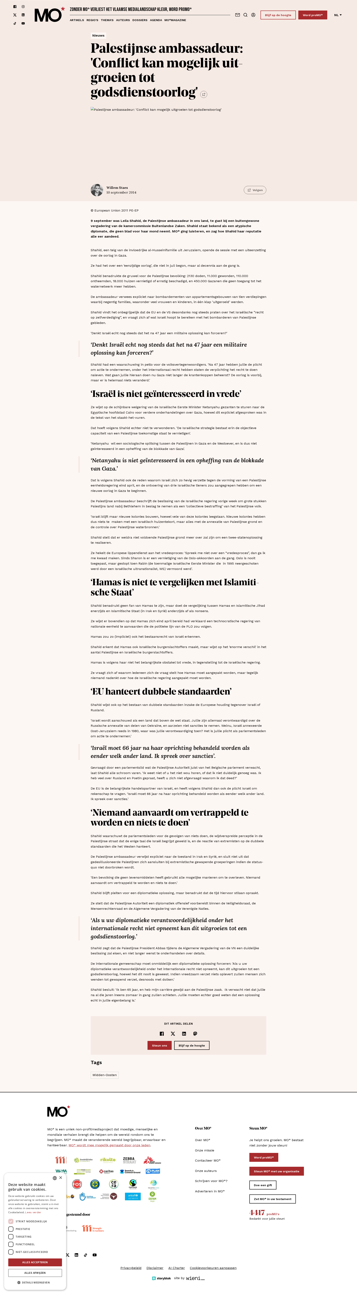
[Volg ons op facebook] (15, 6)
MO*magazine (175, 20)
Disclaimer (154, 1268)
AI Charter (176, 1268)
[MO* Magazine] (50, 15)
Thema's (107, 20)
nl (336, 15)
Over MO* (202, 1140)
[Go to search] (245, 15)
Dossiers (140, 20)
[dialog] (35, 1231)
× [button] (60, 1177)
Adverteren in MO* (210, 1191)
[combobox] (55, 1178)
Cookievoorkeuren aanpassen (213, 1268)
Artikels (77, 20)
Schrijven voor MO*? (211, 1181)
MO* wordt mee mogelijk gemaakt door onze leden (109, 1145)
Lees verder (33, 1212)
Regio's (92, 20)
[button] (35, 1283)
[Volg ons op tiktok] (15, 23)
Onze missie (204, 1150)
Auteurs (123, 20)
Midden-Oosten (105, 1075)
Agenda (156, 20)
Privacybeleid (131, 1268)
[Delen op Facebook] (161, 1033)
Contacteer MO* (208, 1160)
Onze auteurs (206, 1171)
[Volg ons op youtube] (23, 23)
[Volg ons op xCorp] (15, 15)
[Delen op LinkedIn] (184, 1033)
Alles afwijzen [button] (35, 1273)
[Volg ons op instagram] (23, 6)
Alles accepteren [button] (35, 1262)
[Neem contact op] (237, 15)
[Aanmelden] (253, 15)
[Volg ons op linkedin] (23, 15)
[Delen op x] (173, 1033)
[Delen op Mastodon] (195, 1033)
